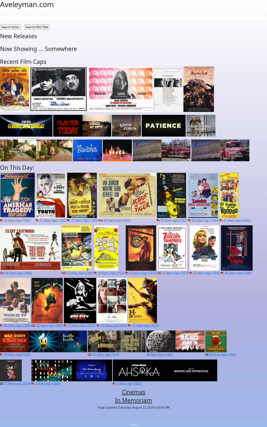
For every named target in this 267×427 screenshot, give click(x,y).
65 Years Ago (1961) (174, 220)
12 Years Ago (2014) (81, 325)
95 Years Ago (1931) (17, 220)
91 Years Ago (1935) (53, 220)
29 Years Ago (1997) (50, 325)
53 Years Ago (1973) (143, 273)
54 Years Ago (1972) (111, 273)
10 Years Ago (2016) (17, 383)
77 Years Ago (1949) (84, 220)
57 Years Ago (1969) (80, 273)
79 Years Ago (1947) (17, 354)
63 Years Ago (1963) (205, 220)
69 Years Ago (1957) (117, 220)
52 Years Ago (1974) (175, 273)
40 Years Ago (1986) (238, 273)
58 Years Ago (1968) (18, 273)
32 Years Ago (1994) (222, 354)
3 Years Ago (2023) (47, 383)
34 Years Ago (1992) (159, 354)
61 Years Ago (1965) (237, 220)
